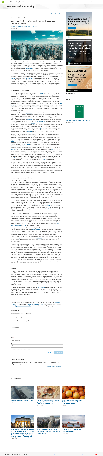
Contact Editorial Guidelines (54, 366)
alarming (29, 119)
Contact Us (24, 454)
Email (12, 343)
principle (31, 290)
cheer (52, 78)
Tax (12, 18)
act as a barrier (48, 209)
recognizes (39, 238)
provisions (41, 93)
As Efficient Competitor (27, 18)
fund (52, 149)
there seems (29, 68)
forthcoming (27, 144)
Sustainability (18, 18)
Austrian (13, 225)
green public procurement (34, 204)
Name (12, 337)
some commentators (51, 154)
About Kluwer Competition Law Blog (12, 454)
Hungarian (18, 225)
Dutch (58, 223)
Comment (13, 325)
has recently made (15, 152)
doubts (33, 123)
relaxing (13, 149)
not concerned (36, 229)
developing (47, 205)
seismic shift (52, 80)
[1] (19, 238)
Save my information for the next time (21, 349)
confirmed (35, 106)
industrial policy (29, 78)
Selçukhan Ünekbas (16, 26)
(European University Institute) (29, 26)
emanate (43, 159)
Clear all (49, 352)
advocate (13, 157)
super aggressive (41, 121)
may (40, 128)
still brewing (41, 287)
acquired (29, 131)
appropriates (29, 113)
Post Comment (58, 352)
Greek (24, 225)
